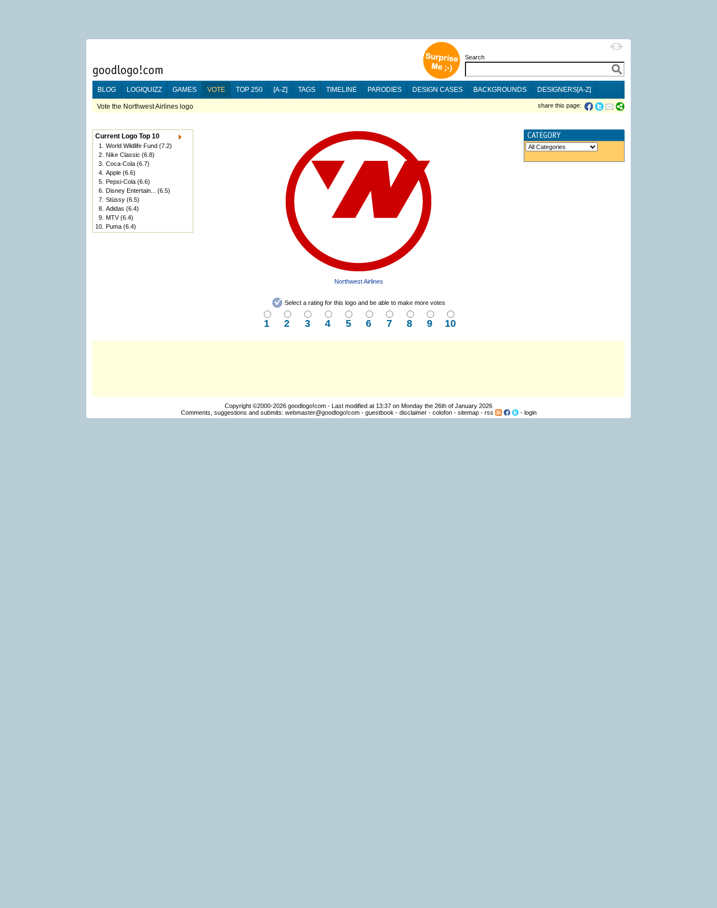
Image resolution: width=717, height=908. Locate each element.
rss (489, 412)
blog (106, 90)
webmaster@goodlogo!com (322, 412)
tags (306, 90)
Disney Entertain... (131, 190)
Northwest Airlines (358, 281)
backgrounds (500, 90)
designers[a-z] (564, 90)
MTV (112, 217)
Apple (113, 172)
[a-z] (280, 90)
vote (216, 90)
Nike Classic (123, 154)
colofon (442, 412)
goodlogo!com (307, 405)
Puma (114, 226)
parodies (384, 90)
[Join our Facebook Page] (507, 412)
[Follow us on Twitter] (515, 412)
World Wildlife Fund (131, 145)
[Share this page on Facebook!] (589, 106)
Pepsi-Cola (121, 181)
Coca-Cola (120, 163)
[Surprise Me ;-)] (441, 77)
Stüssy (115, 199)
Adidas (115, 208)
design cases (437, 90)
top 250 (249, 90)
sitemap (468, 412)
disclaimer (413, 412)
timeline (341, 90)
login (530, 412)
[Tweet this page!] (600, 106)
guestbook (379, 412)
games (185, 90)
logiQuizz (144, 90)
